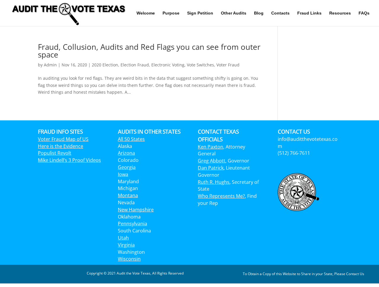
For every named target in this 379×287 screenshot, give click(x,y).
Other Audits (233, 13)
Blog (259, 13)
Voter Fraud (228, 65)
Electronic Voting (167, 65)
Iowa (123, 174)
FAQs (364, 13)
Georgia (127, 167)
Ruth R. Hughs (213, 182)
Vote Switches (200, 65)
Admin (50, 65)
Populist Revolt (54, 153)
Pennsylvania (132, 223)
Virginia (126, 245)
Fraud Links (309, 13)
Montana (128, 195)
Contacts (280, 13)
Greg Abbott (211, 160)
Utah (123, 238)
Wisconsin (129, 259)
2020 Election (105, 65)
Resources (340, 13)
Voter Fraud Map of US (63, 139)
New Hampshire (136, 209)
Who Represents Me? (221, 196)
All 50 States (131, 139)
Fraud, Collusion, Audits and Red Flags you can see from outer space (149, 51)
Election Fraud (135, 65)
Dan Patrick (211, 168)
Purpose (171, 13)
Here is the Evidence (60, 146)
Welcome (145, 13)
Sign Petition (200, 13)
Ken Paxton (210, 147)
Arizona (126, 153)
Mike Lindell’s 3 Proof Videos (69, 160)
